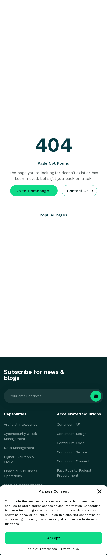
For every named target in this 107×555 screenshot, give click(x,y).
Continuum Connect (73, 461)
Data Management (19, 448)
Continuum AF (68, 424)
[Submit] (95, 396)
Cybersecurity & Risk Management (20, 436)
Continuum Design (72, 434)
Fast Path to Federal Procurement (74, 472)
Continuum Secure (72, 452)
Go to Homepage (32, 190)
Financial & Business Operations (20, 473)
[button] (99, 491)
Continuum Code (70, 443)
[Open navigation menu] (98, 10)
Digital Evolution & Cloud (19, 459)
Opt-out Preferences (41, 549)
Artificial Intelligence (20, 424)
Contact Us (77, 190)
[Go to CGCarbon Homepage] (26, 10)
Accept (53, 538)
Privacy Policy (69, 549)
